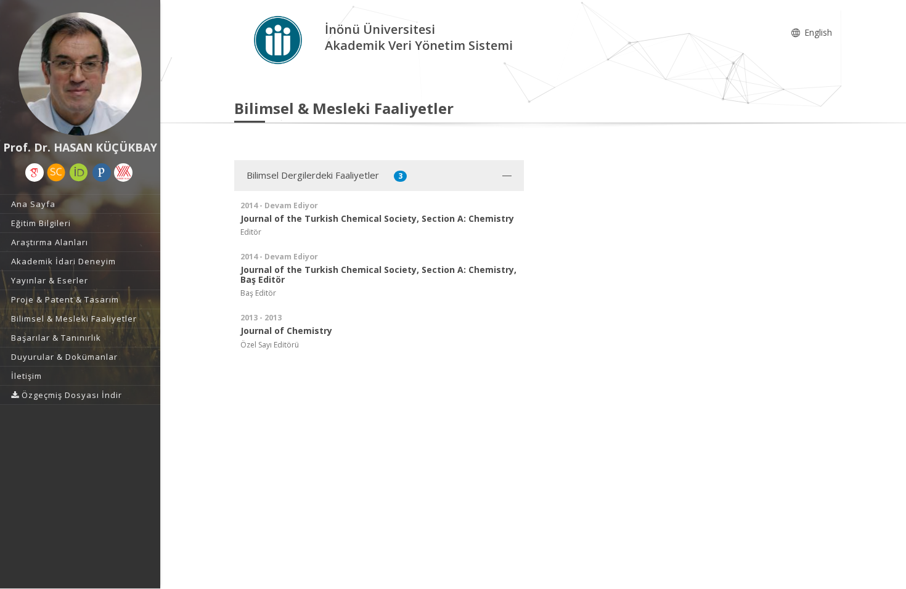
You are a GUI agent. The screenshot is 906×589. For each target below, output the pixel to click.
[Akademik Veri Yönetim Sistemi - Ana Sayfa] (279, 39)
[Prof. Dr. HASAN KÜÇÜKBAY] (80, 74)
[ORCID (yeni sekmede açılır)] (78, 172)
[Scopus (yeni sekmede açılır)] (56, 172)
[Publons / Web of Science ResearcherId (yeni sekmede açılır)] (101, 172)
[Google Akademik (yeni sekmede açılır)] (34, 172)
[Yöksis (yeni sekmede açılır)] (123, 172)
